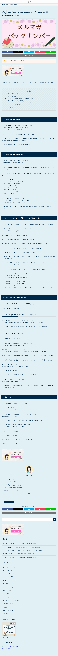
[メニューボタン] (1, 1)
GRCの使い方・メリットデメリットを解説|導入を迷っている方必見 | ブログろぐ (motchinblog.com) (27, 243)
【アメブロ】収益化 (10, 577)
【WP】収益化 (9, 570)
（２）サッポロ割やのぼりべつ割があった (18, 104)
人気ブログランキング (7, 637)
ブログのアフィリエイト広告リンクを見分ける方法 (20, 98)
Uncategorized (8, 587)
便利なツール (8, 603)
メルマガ (7, 597)
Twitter (7, 583)
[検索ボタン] (56, 1)
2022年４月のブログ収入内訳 (14, 96)
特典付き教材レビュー (10, 610)
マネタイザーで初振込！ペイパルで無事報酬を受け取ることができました (21, 557)
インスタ (7, 590)
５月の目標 (10, 107)
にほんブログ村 (6, 648)
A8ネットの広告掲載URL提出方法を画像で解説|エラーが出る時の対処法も (22, 547)
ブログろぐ (29, 2)
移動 (6, 613)
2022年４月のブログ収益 (13, 93)
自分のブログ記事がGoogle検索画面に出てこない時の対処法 (18, 553)
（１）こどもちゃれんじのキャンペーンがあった (20, 102)
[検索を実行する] (54, 519)
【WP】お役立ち (9, 567)
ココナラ (7, 593)
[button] (7, 52)
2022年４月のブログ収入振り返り (15, 101)
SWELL (7, 580)
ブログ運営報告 (9, 573)
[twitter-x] (29, 494)
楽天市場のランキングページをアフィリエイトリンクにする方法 (19, 543)
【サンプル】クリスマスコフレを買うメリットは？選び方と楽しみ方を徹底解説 (23, 550)
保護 (6, 607)
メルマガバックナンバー (8, 15)
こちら (20, 435)
